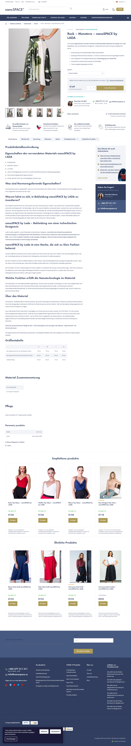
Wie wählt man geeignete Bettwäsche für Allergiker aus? (116, 681)
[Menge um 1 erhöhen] (93, 88)
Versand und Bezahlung (43, 670)
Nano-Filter (69, 682)
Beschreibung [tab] (12, 139)
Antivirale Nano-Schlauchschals (71, 671)
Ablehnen (44, 731)
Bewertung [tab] (36, 139)
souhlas (31, 732)
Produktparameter (70, 139)
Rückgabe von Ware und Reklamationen (47, 686)
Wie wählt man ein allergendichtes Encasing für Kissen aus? (115, 695)
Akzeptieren (55, 731)
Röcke (9, 445)
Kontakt (89, 670)
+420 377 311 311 (101, 101)
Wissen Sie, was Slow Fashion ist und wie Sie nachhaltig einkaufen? (111, 171)
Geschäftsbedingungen (43, 677)
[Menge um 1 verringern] (87, 88)
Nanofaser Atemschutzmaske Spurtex (75, 690)
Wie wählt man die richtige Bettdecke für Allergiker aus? (115, 702)
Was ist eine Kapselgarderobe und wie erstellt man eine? (111, 165)
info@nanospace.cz (118, 102)
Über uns (17, 2)
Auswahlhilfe (44, 2)
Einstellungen (11, 739)
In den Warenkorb (110, 88)
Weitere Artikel (102, 178)
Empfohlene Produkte (89, 139)
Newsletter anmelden (83, 651)
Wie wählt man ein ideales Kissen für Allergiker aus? (114, 707)
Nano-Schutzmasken (72, 679)
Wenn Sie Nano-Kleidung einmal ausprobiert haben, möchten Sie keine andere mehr (110, 158)
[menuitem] (12, 18)
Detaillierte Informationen (75, 96)
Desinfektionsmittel (72, 686)
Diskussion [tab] (48, 139)
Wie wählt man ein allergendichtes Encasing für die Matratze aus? (115, 687)
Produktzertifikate (9, 2)
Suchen (71, 8)
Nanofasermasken (71, 675)
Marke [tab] (58, 139)
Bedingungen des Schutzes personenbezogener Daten (50, 681)
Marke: (73, 114)
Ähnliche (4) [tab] (25, 139)
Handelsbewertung (29, 2)
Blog (22, 2)
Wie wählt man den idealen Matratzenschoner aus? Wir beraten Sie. (115, 674)
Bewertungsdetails (91, 29)
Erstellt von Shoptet (120, 741)
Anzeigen (13, 520)
